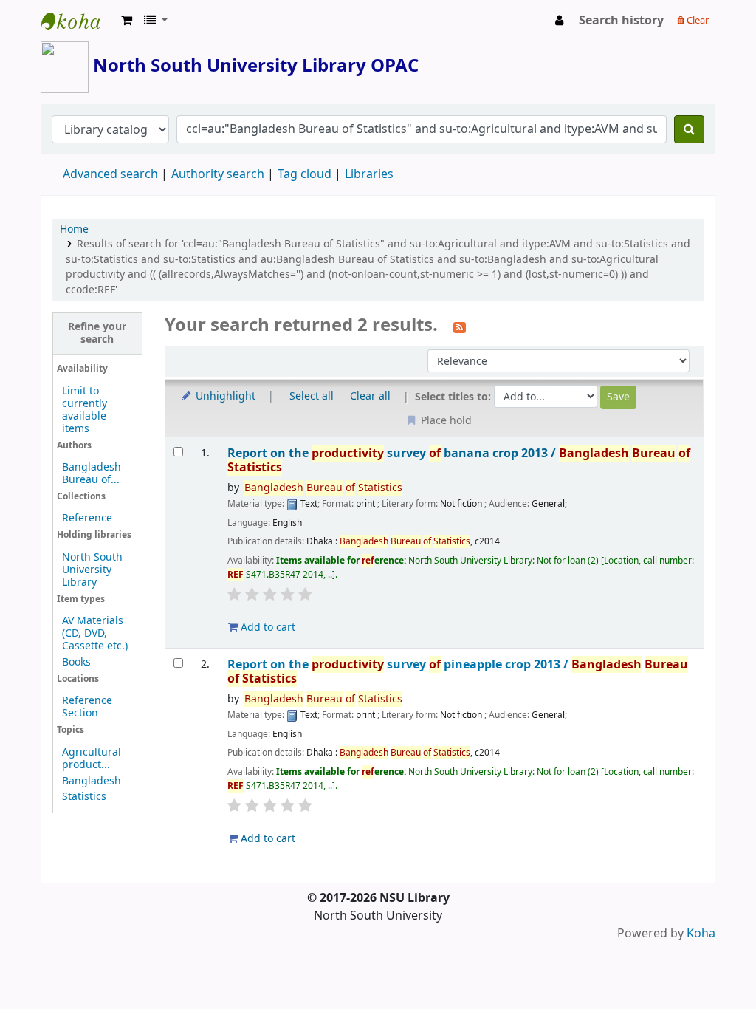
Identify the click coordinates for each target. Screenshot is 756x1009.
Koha (701, 934)
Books (76, 662)
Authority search (217, 174)
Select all (311, 396)
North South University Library (78, 20)
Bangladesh (91, 781)
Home (74, 229)
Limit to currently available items (84, 410)
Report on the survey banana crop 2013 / (458, 460)
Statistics (84, 796)
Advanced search (110, 174)
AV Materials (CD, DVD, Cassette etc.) (95, 633)
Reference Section (87, 707)
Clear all (370, 396)
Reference (87, 518)
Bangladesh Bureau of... (91, 473)
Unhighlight (224, 396)
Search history (621, 21)
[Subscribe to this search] (459, 326)
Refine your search (97, 333)
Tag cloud (304, 174)
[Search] (689, 129)
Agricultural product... (91, 759)
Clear (696, 20)
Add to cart (266, 627)
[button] (126, 20)
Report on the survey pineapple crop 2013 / (457, 671)
